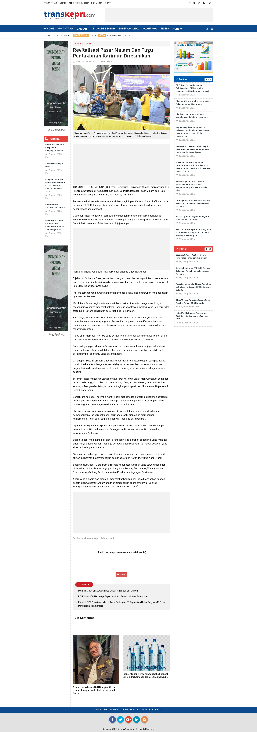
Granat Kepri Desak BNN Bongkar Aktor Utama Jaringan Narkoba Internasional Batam (94, 690)
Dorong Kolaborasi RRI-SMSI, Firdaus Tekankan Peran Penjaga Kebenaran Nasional (193, 203)
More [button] (176, 28)
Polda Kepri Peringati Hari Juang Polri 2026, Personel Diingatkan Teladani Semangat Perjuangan (193, 232)
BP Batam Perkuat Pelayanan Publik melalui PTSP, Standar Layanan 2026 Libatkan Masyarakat (192, 88)
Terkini (183, 79)
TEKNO (165, 28)
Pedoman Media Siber (79, 3)
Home (50, 28)
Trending (54, 138)
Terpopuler (66, 35)
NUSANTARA (65, 28)
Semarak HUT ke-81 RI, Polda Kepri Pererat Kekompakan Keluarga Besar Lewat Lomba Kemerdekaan (193, 149)
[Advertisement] (159, 15)
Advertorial (81, 35)
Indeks (127, 35)
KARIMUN (88, 43)
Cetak (122, 575)
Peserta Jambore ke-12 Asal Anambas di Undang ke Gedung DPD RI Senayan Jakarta (193, 287)
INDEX (208, 79)
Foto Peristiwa (114, 35)
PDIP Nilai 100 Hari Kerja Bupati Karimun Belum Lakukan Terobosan (113, 596)
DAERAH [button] (82, 28)
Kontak (107, 3)
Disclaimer (96, 3)
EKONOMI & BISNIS (104, 28)
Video (102, 35)
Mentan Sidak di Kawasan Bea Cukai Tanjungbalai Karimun (108, 590)
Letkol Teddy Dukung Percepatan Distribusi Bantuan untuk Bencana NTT (192, 316)
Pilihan (183, 249)
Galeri (93, 35)
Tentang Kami (50, 3)
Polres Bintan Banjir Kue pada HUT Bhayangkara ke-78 (54, 147)
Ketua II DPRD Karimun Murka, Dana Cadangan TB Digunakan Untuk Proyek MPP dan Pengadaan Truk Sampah (121, 604)
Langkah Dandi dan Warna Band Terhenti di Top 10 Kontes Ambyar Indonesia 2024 (55, 185)
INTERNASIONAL (129, 28)
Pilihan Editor (51, 35)
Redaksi (63, 3)
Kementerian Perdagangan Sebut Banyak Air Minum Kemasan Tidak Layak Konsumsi (146, 675)
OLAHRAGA (150, 28)
